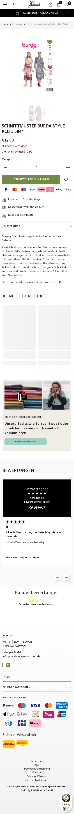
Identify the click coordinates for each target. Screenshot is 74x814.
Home (5, 24)
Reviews (37, 508)
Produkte (17, 24)
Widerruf (37, 772)
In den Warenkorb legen (31, 179)
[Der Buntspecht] (37, 396)
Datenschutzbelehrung (37, 769)
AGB (37, 765)
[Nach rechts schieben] (68, 13)
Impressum (37, 761)
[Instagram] (8, 665)
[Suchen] (15, 4)
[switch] (66, 809)
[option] (37, 66)
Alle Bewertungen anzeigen (22, 557)
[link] (37, 13)
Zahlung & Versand (36, 776)
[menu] (5, 4)
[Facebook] (2, 665)
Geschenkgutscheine (37, 780)
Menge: (6, 159)
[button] (57, 577)
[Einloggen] (51, 4)
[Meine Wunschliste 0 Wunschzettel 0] (67, 4)
